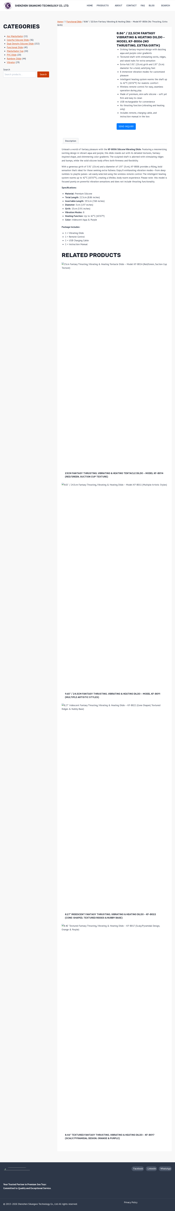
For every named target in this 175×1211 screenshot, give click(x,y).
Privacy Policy (130, 1202)
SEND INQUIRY (126, 126)
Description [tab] (70, 140)
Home (90, 5)
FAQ (143, 5)
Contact (131, 5)
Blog (151, 5)
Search (6, 69)
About (118, 5)
